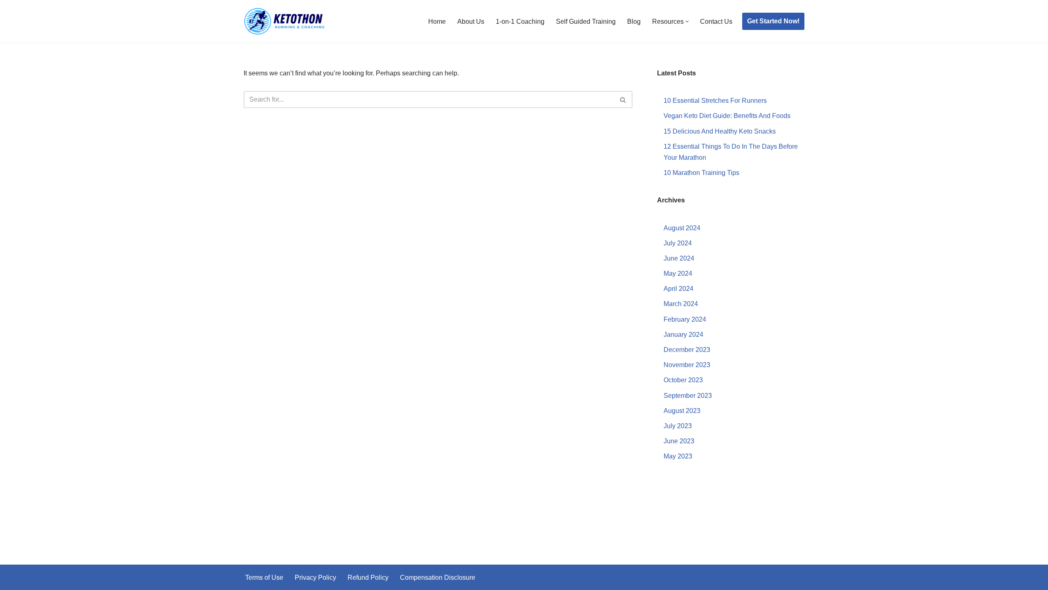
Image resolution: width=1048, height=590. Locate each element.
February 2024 (685, 319)
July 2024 (678, 243)
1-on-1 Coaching (520, 21)
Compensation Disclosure (437, 577)
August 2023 (682, 410)
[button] (687, 21)
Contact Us (716, 21)
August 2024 (682, 228)
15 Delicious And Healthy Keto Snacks (720, 131)
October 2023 (683, 380)
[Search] (623, 99)
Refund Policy (368, 577)
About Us (470, 21)
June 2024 (679, 258)
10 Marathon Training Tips (701, 172)
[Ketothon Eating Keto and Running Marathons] (284, 21)
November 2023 (687, 364)
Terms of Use (264, 577)
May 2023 (678, 456)
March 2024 (681, 303)
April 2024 (678, 288)
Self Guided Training (586, 21)
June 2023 (679, 441)
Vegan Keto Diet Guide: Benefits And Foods (727, 115)
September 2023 (688, 395)
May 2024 (678, 273)
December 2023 (687, 349)
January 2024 (683, 334)
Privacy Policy (315, 577)
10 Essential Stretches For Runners (715, 100)
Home (437, 21)
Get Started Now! (773, 21)
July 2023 (678, 425)
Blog (634, 21)
